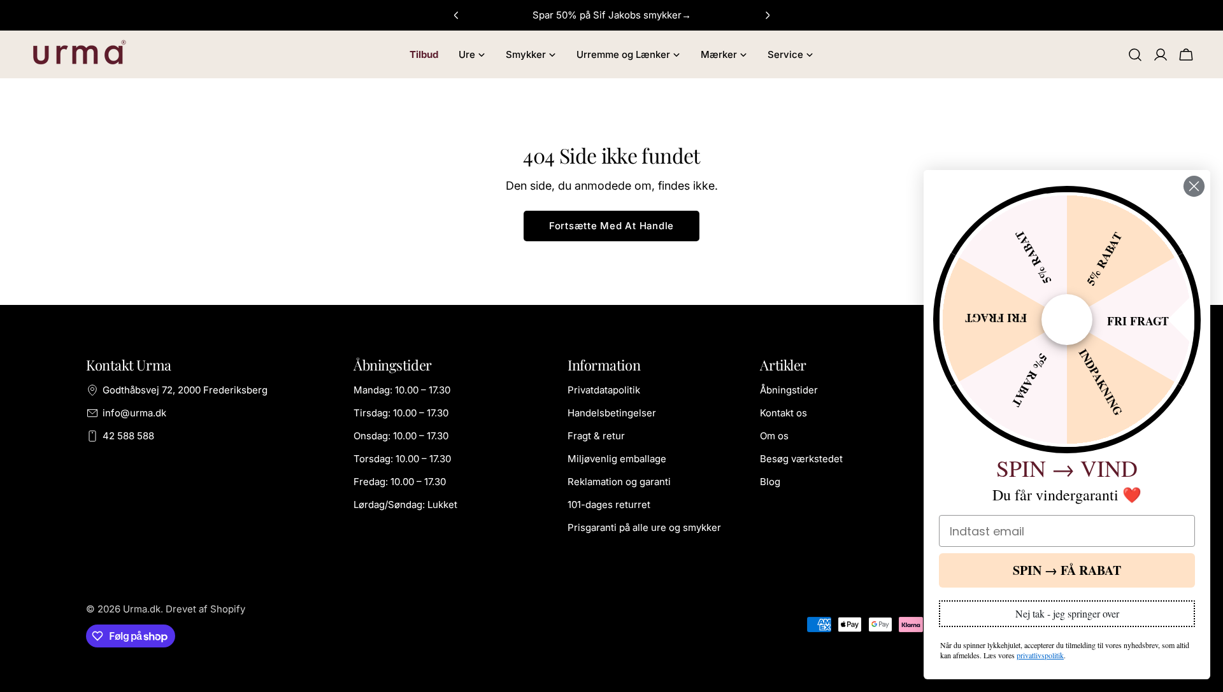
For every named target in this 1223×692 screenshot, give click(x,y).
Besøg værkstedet (801, 459)
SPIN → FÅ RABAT (1067, 570)
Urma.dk (142, 609)
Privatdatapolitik (604, 390)
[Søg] (1135, 54)
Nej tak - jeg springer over (1067, 613)
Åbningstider (789, 390)
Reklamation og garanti (619, 482)
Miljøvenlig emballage (617, 459)
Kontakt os (783, 413)
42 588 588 (128, 436)
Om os (774, 436)
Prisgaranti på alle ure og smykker (644, 527)
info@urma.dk (134, 413)
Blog (770, 482)
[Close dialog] (1194, 186)
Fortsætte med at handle (611, 226)
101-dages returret (609, 504)
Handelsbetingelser (612, 413)
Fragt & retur (596, 436)
